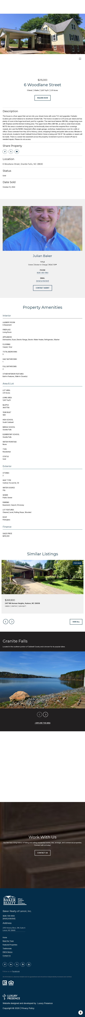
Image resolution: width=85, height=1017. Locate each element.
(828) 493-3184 (42, 273)
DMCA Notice (7, 952)
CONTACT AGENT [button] (42, 288)
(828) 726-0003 (9, 916)
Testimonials (7, 948)
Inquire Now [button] (42, 98)
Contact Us (7, 956)
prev (39, 59)
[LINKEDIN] (11, 964)
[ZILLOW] (29, 964)
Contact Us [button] (42, 853)
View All (76, 622)
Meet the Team (8, 941)
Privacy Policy (27, 1008)
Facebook (16, 971)
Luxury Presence (45, 1003)
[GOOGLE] (23, 964)
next (45, 59)
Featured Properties (10, 945)
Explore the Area (43, 723)
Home (5, 937)
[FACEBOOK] (5, 964)
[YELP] (17, 964)
